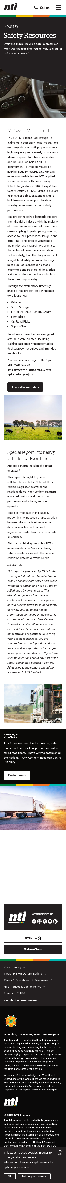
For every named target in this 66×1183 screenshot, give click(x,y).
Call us (45, 7)
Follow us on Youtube (50, 921)
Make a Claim (33, 949)
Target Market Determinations (23, 973)
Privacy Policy (13, 967)
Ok (10, 1176)
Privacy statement (34, 1176)
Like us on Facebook (34, 921)
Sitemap (9, 993)
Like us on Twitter (45, 921)
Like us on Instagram (39, 921)
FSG (22, 993)
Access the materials (25, 387)
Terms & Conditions (17, 980)
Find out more (17, 775)
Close (60, 1152)
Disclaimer (42, 980)
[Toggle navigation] (58, 7)
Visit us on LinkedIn (55, 921)
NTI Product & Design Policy (23, 987)
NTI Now (31, 938)
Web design (20, 1000)
